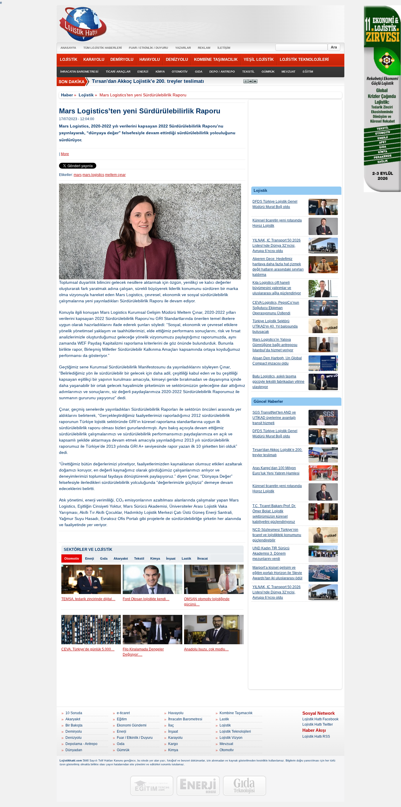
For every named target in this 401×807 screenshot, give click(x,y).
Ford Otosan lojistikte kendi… (146, 599)
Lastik (186, 558)
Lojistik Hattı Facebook (320, 719)
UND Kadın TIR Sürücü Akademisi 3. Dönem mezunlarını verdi (270, 553)
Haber (67, 95)
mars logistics (93, 175)
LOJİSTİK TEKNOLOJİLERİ (304, 59)
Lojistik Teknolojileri (235, 731)
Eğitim (122, 719)
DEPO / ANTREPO (222, 71)
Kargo (173, 744)
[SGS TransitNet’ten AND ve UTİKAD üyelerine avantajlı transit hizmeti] (323, 417)
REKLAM (204, 47)
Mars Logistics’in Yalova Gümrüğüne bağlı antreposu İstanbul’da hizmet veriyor (274, 345)
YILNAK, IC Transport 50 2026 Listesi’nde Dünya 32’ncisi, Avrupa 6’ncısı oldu (276, 245)
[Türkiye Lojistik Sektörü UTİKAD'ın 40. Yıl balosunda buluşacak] (323, 325)
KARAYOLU (93, 59)
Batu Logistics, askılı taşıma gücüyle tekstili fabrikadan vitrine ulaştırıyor (278, 381)
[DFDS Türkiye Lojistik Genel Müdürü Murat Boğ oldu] (323, 207)
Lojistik (86, 95)
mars (78, 175)
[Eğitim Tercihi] (151, 786)
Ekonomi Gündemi (131, 725)
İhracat (202, 558)
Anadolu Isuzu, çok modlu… (206, 649)
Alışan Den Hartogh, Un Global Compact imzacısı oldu (277, 360)
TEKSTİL (248, 71)
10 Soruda (73, 713)
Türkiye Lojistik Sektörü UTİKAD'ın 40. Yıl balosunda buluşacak (275, 326)
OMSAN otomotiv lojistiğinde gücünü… (207, 601)
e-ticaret (123, 713)
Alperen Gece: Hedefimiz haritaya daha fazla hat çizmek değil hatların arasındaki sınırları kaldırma (278, 267)
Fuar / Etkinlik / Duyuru (135, 738)
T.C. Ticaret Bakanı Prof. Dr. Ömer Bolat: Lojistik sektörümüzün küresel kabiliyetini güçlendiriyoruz (274, 514)
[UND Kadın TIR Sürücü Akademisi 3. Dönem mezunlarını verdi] (323, 554)
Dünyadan (73, 750)
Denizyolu (73, 738)
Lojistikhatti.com (71, 760)
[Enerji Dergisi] (198, 786)
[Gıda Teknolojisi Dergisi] (244, 786)
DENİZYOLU (177, 59)
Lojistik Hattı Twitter (317, 724)
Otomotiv (71, 558)
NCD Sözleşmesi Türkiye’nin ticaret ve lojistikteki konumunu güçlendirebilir (276, 535)
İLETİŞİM (224, 47)
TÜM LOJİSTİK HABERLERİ (102, 47)
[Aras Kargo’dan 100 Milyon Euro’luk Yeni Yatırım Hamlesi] (323, 473)
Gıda (103, 558)
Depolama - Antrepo (81, 744)
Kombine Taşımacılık (236, 713)
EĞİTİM (308, 71)
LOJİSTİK (68, 59)
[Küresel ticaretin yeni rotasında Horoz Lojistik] (323, 226)
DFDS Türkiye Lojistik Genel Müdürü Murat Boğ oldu (274, 204)
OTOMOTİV (180, 71)
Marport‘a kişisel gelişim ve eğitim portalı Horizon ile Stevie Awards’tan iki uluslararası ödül (277, 573)
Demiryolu (73, 731)
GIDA (198, 71)
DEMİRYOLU (121, 59)
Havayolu (175, 713)
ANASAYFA (68, 47)
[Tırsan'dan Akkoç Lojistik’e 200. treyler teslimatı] (323, 455)
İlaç (171, 725)
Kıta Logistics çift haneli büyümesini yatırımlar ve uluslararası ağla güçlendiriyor (276, 288)
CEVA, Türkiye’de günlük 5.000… (87, 649)
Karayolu (175, 738)
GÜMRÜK (268, 71)
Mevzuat (226, 744)
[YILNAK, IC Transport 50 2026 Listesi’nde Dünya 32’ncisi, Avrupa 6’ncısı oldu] (323, 246)
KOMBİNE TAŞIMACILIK (215, 59)
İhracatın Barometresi (185, 719)
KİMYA (160, 71)
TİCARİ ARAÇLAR (118, 71)
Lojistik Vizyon (231, 738)
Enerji (89, 558)
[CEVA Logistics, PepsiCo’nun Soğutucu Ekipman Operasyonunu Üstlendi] (323, 308)
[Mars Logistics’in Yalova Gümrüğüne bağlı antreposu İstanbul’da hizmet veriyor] (323, 344)
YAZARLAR (183, 47)
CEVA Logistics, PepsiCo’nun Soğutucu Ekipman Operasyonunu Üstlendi (275, 308)
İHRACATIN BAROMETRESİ (79, 71)
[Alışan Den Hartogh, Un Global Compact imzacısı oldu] (323, 363)
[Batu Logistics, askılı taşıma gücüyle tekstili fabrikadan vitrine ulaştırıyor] (323, 382)
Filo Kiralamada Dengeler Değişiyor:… (143, 652)
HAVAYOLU (149, 59)
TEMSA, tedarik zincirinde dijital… (88, 599)
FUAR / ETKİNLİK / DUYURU (148, 47)
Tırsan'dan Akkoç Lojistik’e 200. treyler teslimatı (277, 452)
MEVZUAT (288, 71)
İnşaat (171, 558)
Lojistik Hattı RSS (316, 736)
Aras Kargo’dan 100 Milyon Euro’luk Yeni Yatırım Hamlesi (275, 470)
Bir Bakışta (73, 725)
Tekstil (139, 558)
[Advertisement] (295, 144)
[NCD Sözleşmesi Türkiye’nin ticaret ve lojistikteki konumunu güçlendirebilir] (323, 535)
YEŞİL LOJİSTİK (259, 59)
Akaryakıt (121, 558)
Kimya (155, 558)
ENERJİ (142, 71)
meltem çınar (115, 175)
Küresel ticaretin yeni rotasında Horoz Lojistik (277, 223)
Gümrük (123, 750)
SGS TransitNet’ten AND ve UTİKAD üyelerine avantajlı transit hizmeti (274, 417)
